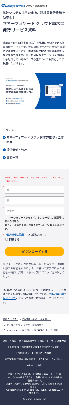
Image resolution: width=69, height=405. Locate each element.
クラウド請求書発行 (33, 325)
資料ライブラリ (10, 319)
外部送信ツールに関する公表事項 (34, 353)
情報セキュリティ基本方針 (53, 340)
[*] (34, 184)
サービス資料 (13, 325)
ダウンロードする (34, 251)
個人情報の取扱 (15, 234)
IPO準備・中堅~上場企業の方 (36, 319)
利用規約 (14, 347)
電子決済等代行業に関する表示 (20, 359)
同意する (14, 239)
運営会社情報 (9, 340)
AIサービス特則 (34, 365)
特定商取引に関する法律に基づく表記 (40, 347)
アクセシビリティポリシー (51, 359)
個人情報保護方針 (28, 340)
